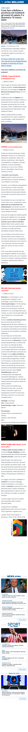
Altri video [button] (23, 699)
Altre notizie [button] (22, 620)
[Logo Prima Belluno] (14, 2)
